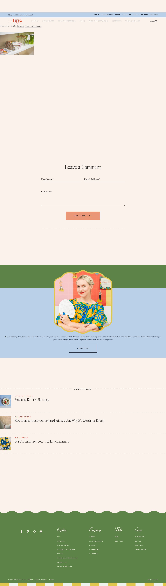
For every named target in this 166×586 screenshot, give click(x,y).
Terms (51, 579)
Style (60, 554)
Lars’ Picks (140, 549)
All (59, 537)
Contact (119, 541)
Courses (144, 15)
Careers (93, 554)
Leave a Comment (33, 26)
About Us (83, 348)
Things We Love (64, 566)
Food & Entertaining (67, 558)
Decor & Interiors (66, 549)
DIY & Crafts (63, 545)
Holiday (61, 541)
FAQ (116, 537)
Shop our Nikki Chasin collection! (20, 15)
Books (135, 15)
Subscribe (127, 15)
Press (117, 15)
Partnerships (107, 15)
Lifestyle (62, 562)
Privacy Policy (41, 579)
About (96, 15)
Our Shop (154, 15)
